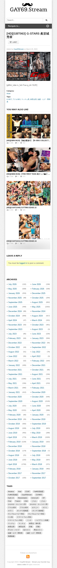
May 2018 (36, 460)
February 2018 (14, 469)
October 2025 (37, 298)
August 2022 (13, 352)
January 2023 (37, 338)
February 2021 (38, 388)
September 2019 (39, 424)
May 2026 (12, 289)
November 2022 (38, 343)
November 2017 (38, 473)
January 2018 (37, 469)
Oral (9, 501)
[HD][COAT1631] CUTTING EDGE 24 (22, 241)
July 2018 (36, 455)
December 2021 (38, 365)
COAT (27, 491)
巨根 (30, 527)
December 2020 (38, 392)
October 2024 (14, 316)
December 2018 (15, 446)
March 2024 (37, 320)
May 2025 (36, 307)
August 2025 (37, 302)
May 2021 (12, 383)
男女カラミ (38, 530)
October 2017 (14, 478)
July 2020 (12, 406)
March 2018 (37, 464)
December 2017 (15, 473)
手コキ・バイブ (13, 530)
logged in (23, 263)
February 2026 (38, 289)
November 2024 (38, 311)
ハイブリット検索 (42, 520)
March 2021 (13, 388)
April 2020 (36, 410)
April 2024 (12, 320)
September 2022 (39, 347)
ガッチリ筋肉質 (22, 511)
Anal (19, 491)
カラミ (45, 507)
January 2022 (14, 365)
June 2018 (12, 460)
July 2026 (12, 284)
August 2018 (13, 455)
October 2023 (37, 325)
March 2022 (13, 361)
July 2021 (12, 379)
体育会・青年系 (34, 523)
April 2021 (36, 383)
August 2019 (13, 428)
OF (44, 498)
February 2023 (14, 338)
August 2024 (37, 316)
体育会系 (33, 99)
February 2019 (14, 442)
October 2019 (14, 424)
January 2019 (37, 442)
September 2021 (15, 374)
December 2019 (15, 419)
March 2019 (37, 437)
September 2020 (15, 401)
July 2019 (36, 428)
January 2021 (14, 392)
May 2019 (36, 433)
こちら (34, 501)
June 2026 (36, 284)
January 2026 (14, 293)
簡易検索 (11, 536)
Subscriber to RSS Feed (28, 556)
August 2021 (37, 374)
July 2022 (36, 352)
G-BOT (9, 99)
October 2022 (14, 347)
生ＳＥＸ (26, 530)
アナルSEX (16, 99)
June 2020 (36, 406)
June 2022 (12, 356)
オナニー (35, 507)
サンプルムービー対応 (16, 514)
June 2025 (12, 307)
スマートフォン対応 (24, 517)
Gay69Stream (19, 49)
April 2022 (36, 356)
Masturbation (22, 498)
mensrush (34, 498)
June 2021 (36, 379)
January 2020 (37, 415)
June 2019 (12, 433)
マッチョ (11, 523)
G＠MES (39, 495)
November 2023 (15, 325)
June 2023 (36, 334)
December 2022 (15, 343)
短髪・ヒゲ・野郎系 (15, 533)
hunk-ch (11, 498)
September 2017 (39, 478)
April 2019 (12, 437)
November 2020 (15, 397)
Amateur (11, 491)
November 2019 (38, 419)
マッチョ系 (25, 99)
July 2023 (12, 334)
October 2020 (37, 397)
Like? (15, 42)
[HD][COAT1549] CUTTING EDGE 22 (22, 208)
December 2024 (15, 311)
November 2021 (15, 370)
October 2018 (14, 451)
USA (26, 501)
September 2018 (39, 451)
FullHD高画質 (38, 491)
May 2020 (12, 410)
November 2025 (15, 298)
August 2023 (37, 329)
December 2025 (38, 293)
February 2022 (38, 361)
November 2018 (38, 446)
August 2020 (37, 401)
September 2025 (15, 302)
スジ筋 (10, 517)
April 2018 (12, 464)
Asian (9, 93)
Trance (17, 501)
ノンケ (29, 520)
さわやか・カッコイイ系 (17, 504)
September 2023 (15, 329)
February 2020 (14, 415)
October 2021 (37, 370)
